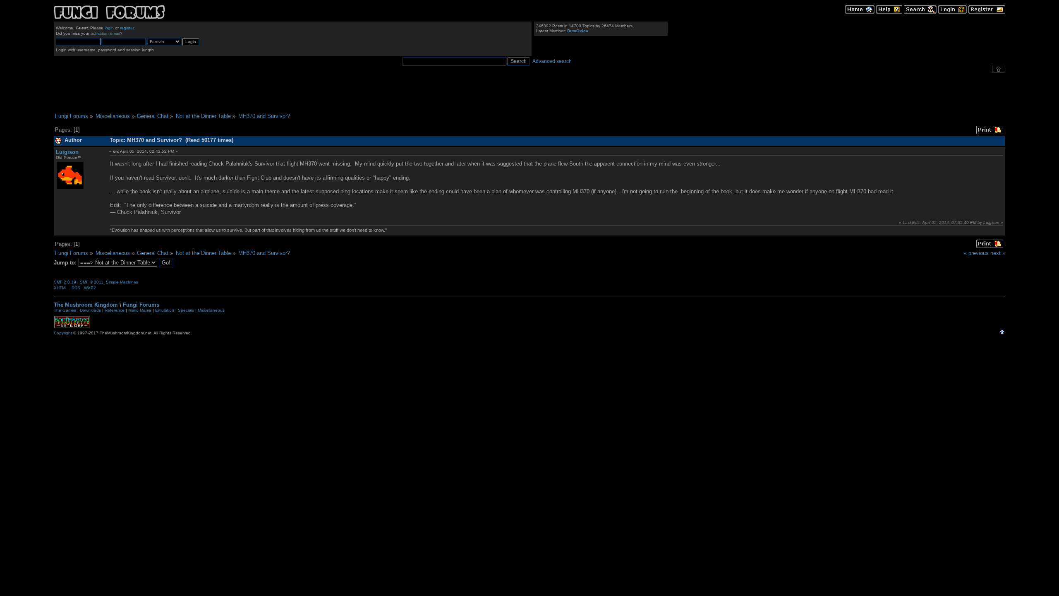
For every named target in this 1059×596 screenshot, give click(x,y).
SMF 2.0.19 (65, 282)
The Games (65, 310)
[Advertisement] (529, 92)
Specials (186, 310)
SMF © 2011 (91, 282)
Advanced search (552, 61)
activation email (105, 33)
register (127, 28)
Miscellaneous (211, 310)
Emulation (164, 310)
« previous (976, 253)
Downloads (90, 310)
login (109, 28)
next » (997, 253)
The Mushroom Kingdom (86, 305)
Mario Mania (139, 310)
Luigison (67, 152)
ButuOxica (577, 31)
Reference (115, 310)
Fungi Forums (141, 305)
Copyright (63, 333)
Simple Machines (122, 282)
